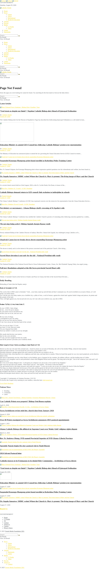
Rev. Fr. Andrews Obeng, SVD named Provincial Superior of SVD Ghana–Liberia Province (36, 438)
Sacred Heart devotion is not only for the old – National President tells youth (30, 255)
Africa (10, 16)
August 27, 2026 (5, 150)
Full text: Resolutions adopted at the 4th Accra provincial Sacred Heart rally (30, 268)
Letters (6, 30)
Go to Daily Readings (6, 383)
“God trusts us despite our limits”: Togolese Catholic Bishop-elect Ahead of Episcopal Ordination (38, 111)
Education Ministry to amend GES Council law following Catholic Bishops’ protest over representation (40, 145)
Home (6, 11)
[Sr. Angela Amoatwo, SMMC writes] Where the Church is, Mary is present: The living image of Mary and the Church (47, 176)
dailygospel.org (47, 380)
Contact (6, 523)
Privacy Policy (8, 528)
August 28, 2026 (5, 116)
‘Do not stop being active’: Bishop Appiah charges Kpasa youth (25, 224)
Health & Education (14, 20)
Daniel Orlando (6, 196)
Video (9, 28)
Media (6, 25)
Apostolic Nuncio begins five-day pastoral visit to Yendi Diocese (25, 446)
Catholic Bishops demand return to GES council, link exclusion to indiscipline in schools (35, 192)
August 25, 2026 (5, 245)
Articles (6, 21)
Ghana (10, 14)
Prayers (6, 23)
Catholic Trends (7, 115)
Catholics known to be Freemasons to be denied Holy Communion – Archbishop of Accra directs (38, 461)
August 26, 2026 (5, 213)
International (11, 18)
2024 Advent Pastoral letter (11, 453)
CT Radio (11, 27)
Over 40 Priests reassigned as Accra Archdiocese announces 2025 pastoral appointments (34, 420)
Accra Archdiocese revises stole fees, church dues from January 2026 (27, 411)
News (5, 13)
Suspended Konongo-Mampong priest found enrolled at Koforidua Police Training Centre (36, 161)
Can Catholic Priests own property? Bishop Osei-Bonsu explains (25, 401)
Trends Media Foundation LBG (14, 531)
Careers (6, 526)
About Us (7, 524)
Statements (7, 32)
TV (5, 521)
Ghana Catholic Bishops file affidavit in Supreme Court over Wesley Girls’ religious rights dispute (38, 429)
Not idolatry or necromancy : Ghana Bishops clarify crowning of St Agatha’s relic (32, 208)
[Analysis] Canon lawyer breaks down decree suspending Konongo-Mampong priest (33, 240)
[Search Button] (19, 74)
